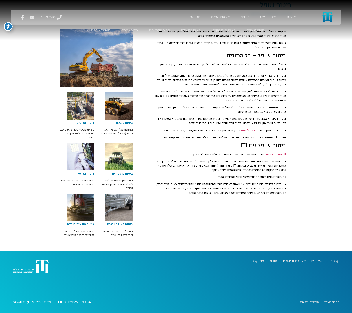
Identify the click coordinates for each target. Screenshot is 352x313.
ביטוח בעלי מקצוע (223, 30)
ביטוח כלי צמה (190, 30)
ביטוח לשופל (248, 130)
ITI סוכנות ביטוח (276, 154)
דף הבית (292, 17)
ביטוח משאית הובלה (80, 224)
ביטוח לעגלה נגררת (120, 224)
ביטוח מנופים (85, 122)
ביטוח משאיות (255, 30)
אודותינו (244, 17)
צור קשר (195, 17)
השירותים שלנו (268, 17)
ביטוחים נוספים (101, 30)
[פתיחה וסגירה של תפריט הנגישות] (8, 26)
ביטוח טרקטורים (122, 173)
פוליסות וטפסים (220, 17)
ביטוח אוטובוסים (159, 30)
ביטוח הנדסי (86, 173)
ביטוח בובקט (124, 122)
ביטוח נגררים (130, 30)
